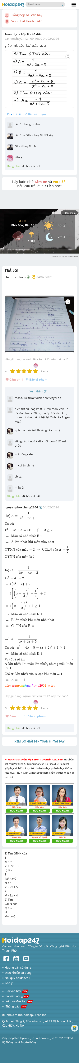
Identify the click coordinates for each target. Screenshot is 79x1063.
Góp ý (9, 983)
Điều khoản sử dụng (18, 972)
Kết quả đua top (19, 1001)
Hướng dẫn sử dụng (18, 967)
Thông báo (16, 1006)
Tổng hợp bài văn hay (26, 15)
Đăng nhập (14, 166)
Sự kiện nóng (17, 996)
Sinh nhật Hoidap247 (26, 21)
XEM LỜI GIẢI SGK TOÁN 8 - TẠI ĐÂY (39, 741)
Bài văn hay (16, 991)
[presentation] (5, 284)
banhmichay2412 (16, 38)
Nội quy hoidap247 (17, 978)
